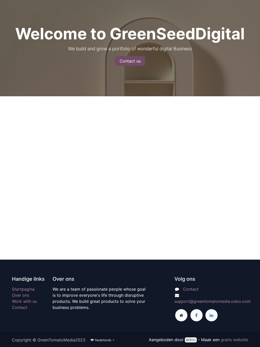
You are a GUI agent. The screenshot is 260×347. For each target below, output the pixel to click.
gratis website (234, 339)
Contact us (130, 61)
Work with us (24, 301)
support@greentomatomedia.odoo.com (212, 301)
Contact (19, 307)
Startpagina (23, 289)
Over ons (20, 295)
